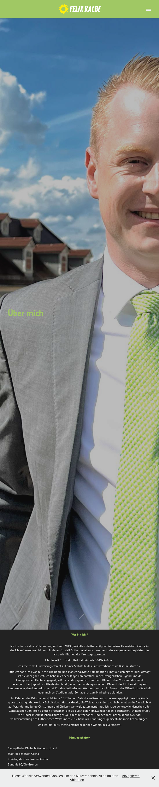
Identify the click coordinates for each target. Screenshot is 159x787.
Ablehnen (77, 780)
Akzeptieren (131, 776)
